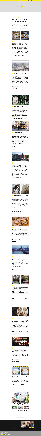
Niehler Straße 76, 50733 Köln (20, 238)
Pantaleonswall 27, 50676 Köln (20, 55)
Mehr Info (14, 92)
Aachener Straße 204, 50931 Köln (22, 118)
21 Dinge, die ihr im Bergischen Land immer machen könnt (20, 404)
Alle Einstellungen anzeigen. (3, 433)
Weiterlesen (13, 384)
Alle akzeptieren (3, 434)
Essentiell (2, 432)
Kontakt (14, 429)
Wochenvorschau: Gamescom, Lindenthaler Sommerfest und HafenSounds (20, 410)
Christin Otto (21, 17)
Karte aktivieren (20, 6)
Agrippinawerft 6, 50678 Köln (19, 177)
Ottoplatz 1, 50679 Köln (20, 266)
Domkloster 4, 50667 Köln (20, 86)
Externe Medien (6, 432)
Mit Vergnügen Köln (20, 1)
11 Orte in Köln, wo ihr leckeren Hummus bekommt (26, 410)
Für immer (31, 427)
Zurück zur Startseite (20, 417)
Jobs (14, 428)
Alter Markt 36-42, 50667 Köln (20, 143)
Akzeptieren (8, 434)
